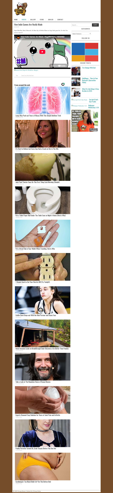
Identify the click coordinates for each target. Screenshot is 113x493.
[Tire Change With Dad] (76, 71)
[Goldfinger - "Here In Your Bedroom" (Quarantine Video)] (76, 81)
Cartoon (22, 75)
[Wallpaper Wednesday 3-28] (79, 105)
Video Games (31, 75)
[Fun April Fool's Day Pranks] (79, 100)
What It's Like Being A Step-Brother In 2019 (90, 90)
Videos (24, 19)
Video (17, 75)
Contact (60, 19)
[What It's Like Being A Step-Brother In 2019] (76, 92)
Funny (25, 75)
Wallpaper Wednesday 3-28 (93, 106)
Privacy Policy (37, 491)
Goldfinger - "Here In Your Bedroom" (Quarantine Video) (90, 80)
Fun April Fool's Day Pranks (93, 100)
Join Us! (50, 19)
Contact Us (29, 491)
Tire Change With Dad (89, 67)
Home (16, 19)
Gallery (33, 19)
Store (42, 19)
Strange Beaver (22, 491)
